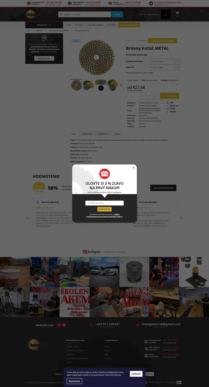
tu (120, 375)
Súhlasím (136, 373)
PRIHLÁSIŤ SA (104, 209)
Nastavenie (74, 381)
